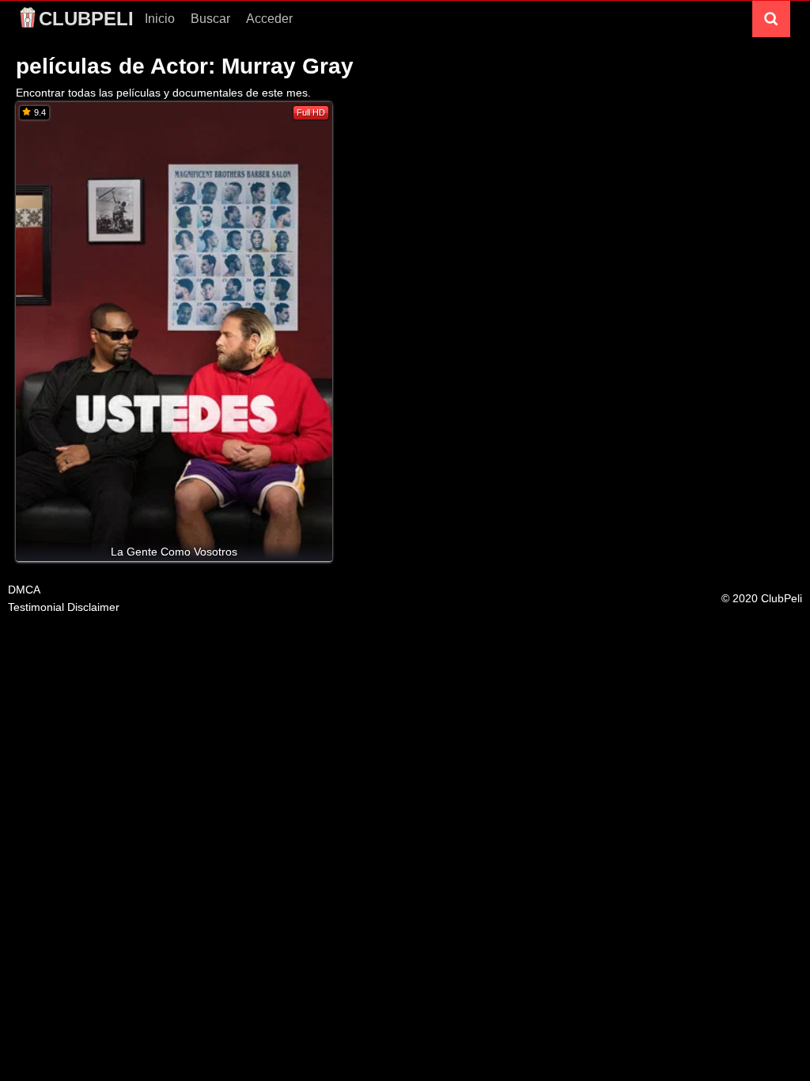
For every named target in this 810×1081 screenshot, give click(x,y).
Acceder (269, 18)
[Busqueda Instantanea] (771, 19)
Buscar (210, 18)
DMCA (24, 589)
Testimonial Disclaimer (63, 607)
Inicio (160, 18)
